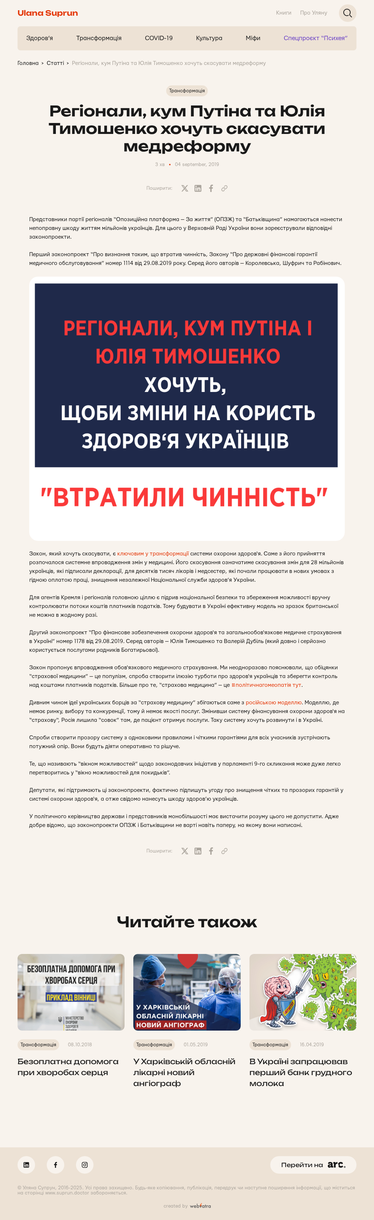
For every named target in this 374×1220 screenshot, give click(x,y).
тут (297, 685)
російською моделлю (274, 702)
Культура (209, 38)
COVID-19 (159, 38)
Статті (55, 63)
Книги (283, 13)
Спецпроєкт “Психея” (316, 38)
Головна (28, 63)
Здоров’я (39, 38)
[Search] (347, 13)
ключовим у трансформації (153, 554)
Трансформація (99, 38)
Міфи (253, 38)
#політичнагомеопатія (261, 685)
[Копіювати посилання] (224, 188)
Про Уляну (313, 13)
